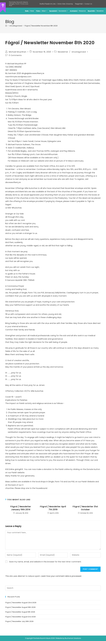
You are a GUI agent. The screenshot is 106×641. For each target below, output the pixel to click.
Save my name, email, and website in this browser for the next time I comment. (45, 561)
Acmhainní (78, 11)
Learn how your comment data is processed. (61, 576)
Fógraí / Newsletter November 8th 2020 (41, 25)
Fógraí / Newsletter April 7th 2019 (53, 508)
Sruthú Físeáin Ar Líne (56, 4)
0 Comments (15, 55)
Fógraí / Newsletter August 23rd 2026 (20, 602)
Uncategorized (79, 52)
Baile (29, 11)
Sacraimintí (57, 11)
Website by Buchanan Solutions (68, 638)
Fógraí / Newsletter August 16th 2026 (20, 607)
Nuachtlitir (96, 11)
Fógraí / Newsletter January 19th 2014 (20, 508)
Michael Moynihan (17, 52)
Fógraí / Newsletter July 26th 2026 (19, 621)
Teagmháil (83, 4)
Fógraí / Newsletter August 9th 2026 (20, 612)
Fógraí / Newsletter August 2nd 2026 (20, 616)
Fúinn (41, 11)
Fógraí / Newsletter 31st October (85, 508)
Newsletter (63, 52)
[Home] (6, 25)
